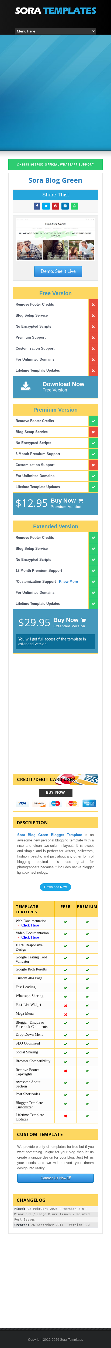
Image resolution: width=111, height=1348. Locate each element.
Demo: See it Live (58, 271)
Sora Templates (71, 1340)
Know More (68, 582)
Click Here (30, 925)
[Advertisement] (55, 92)
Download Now (55, 887)
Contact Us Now (54, 1178)
